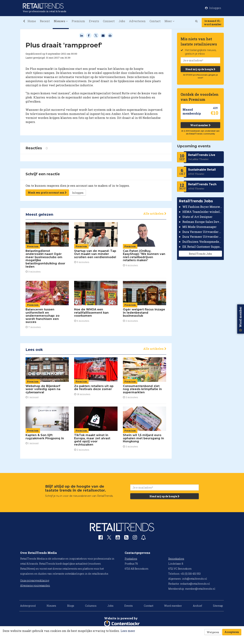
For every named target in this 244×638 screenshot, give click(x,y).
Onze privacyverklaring (34, 580)
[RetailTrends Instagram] (135, 538)
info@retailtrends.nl (194, 578)
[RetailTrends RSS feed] (126, 538)
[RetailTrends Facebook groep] (100, 538)
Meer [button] (169, 21)
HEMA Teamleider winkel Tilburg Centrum (202, 212)
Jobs (122, 21)
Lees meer (128, 631)
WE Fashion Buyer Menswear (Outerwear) (202, 207)
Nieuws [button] (60, 21)
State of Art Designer (197, 217)
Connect (109, 21)
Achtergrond (28, 605)
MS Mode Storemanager (199, 227)
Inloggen (78, 192)
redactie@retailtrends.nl (195, 583)
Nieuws (51, 605)
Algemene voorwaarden (35, 585)
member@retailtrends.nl (200, 588)
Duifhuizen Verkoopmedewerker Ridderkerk (202, 241)
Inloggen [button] (215, 8)
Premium (78, 21)
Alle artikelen (153, 213)
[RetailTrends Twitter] (109, 538)
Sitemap (218, 605)
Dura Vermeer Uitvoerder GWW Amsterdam (202, 231)
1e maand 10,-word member (212, 22)
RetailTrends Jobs (200, 253)
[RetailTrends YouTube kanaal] (117, 538)
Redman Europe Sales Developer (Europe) (202, 222)
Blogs (70, 605)
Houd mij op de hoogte (199, 69)
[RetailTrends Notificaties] (143, 538)
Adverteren (137, 21)
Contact (155, 21)
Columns (90, 605)
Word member (199, 125)
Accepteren (232, 632)
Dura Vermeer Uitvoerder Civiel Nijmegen (202, 236)
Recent (45, 21)
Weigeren (213, 632)
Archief (197, 605)
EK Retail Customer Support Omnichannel (202, 246)
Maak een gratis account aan (46, 192)
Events (94, 21)
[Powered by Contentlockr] (122, 623)
